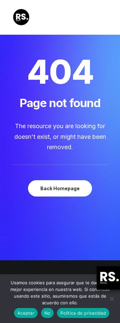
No (47, 313)
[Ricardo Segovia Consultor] (21, 17)
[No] (111, 298)
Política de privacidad (83, 313)
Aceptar (25, 313)
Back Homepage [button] (60, 188)
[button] (104, 17)
